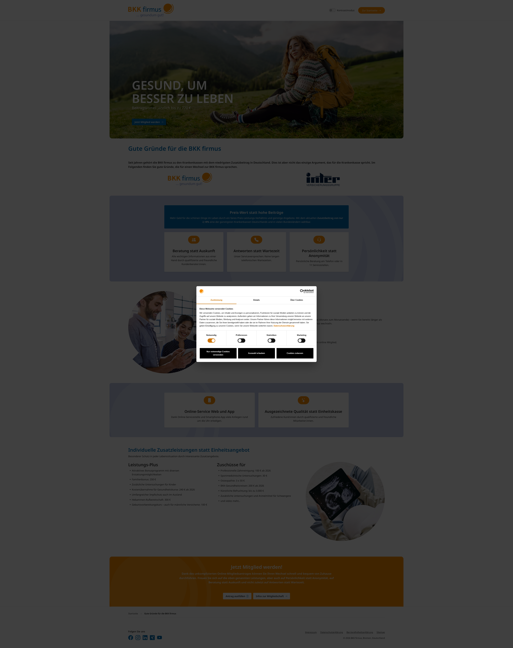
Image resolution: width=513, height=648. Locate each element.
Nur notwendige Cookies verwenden (218, 353)
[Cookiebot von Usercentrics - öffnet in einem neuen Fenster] (302, 291)
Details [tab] (256, 300)
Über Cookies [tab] (296, 300)
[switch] (241, 340)
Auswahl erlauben (256, 353)
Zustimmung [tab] (216, 300)
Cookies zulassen (295, 353)
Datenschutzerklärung (284, 326)
